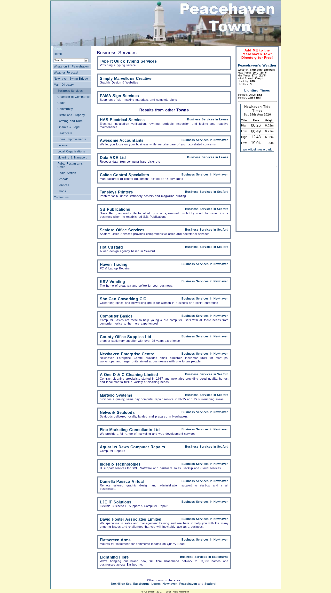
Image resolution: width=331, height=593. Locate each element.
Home (58, 54)
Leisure (62, 145)
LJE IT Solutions (116, 502)
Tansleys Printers (116, 192)
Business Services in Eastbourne (204, 557)
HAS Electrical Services (122, 120)
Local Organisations (71, 151)
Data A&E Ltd (113, 158)
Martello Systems (116, 395)
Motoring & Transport (72, 157)
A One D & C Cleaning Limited (129, 375)
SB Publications (115, 209)
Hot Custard (111, 247)
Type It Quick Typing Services (128, 61)
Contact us (61, 197)
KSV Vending (112, 282)
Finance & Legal (68, 127)
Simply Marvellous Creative (125, 78)
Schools (62, 179)
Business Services (70, 90)
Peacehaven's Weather (257, 65)
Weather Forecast (66, 72)
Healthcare (64, 133)
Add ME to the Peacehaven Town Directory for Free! (257, 54)
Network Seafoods (117, 412)
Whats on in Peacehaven (71, 66)
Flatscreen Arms (115, 540)
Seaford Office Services (122, 230)
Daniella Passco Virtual (122, 481)
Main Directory (64, 84)
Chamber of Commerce (73, 97)
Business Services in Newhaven (204, 140)
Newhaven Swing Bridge (71, 78)
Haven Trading (113, 264)
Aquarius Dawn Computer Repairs (132, 447)
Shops (61, 191)
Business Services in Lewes (207, 119)
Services (63, 185)
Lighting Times (257, 90)
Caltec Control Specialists (124, 175)
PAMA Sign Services (119, 96)
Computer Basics (116, 316)
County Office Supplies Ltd (125, 337)
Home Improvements (71, 139)
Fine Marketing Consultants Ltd (130, 430)
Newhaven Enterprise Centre (127, 354)
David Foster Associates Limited (130, 519)
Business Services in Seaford (206, 191)
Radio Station (66, 173)
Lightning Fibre (114, 557)
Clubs (61, 103)
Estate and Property (71, 115)
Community (65, 109)
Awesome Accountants (121, 140)
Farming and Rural (70, 121)
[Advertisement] (257, 200)
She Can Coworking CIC (123, 299)
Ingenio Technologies (120, 464)
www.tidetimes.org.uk (257, 149)
